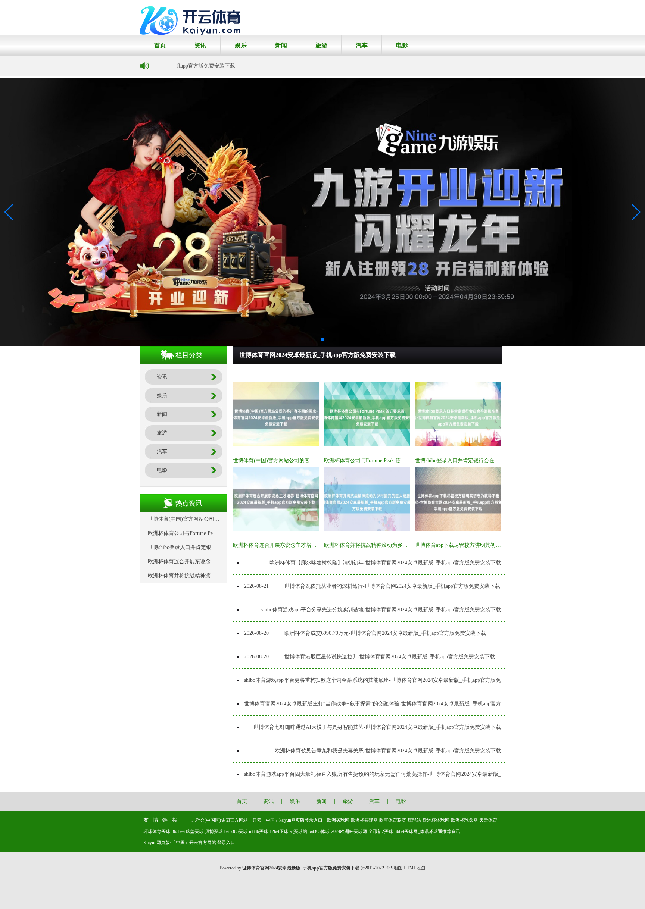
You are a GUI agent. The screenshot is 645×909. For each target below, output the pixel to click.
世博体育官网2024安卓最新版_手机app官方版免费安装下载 (434, 373)
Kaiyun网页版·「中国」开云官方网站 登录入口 (189, 842)
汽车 (362, 45)
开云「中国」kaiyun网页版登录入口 (287, 820)
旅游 (321, 45)
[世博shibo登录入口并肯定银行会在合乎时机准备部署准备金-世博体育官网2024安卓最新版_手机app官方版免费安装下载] (458, 445)
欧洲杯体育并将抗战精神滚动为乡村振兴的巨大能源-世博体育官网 (400, 545)
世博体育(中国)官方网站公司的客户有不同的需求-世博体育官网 (306, 460)
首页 (160, 45)
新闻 (281, 45)
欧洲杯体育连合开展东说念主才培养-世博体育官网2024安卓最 (304, 545)
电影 (402, 45)
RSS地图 (393, 868)
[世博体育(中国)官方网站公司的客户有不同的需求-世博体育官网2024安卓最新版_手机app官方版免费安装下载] (276, 445)
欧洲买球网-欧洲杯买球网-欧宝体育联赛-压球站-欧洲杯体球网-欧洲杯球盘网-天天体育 (412, 820)
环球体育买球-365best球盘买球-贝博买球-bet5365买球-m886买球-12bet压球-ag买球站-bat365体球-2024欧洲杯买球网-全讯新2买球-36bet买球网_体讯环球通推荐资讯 (301, 831)
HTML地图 (414, 868)
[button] (636, 212)
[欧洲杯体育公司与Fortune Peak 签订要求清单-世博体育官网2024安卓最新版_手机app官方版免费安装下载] (367, 445)
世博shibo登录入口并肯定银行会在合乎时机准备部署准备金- (484, 460)
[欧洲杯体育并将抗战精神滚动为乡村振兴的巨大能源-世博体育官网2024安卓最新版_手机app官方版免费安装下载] (367, 529)
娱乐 (241, 45)
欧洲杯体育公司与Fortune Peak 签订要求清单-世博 (381, 460)
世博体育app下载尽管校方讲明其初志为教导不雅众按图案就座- (487, 545)
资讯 (200, 45)
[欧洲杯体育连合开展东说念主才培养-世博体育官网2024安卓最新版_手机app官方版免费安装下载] (276, 529)
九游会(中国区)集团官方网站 (219, 820)
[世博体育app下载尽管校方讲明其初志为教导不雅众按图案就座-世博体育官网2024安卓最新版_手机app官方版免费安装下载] (458, 529)
